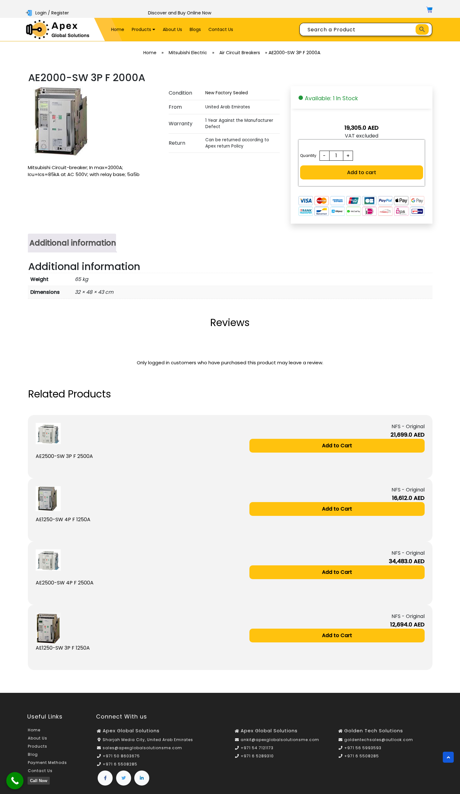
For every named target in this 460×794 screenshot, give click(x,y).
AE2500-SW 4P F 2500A (65, 582)
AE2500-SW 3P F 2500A (64, 456)
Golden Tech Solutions (373, 730)
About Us (172, 29)
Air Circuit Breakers (239, 52)
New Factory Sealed (226, 93)
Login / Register (52, 13)
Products (142, 29)
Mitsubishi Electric (188, 52)
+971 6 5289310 (257, 756)
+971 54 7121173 (257, 747)
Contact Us (220, 29)
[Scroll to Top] (448, 757)
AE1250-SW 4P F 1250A (63, 519)
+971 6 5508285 (120, 764)
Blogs (195, 29)
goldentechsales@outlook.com (378, 739)
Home (117, 29)
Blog (33, 754)
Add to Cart (337, 445)
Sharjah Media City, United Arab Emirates (148, 739)
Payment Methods (47, 762)
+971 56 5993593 (362, 747)
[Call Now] (14, 780)
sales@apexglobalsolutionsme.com (142, 747)
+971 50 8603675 (121, 756)
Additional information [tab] (72, 243)
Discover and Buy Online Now (179, 13)
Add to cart (361, 172)
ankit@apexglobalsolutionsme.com (280, 739)
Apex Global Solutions (131, 730)
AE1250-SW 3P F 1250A (63, 647)
